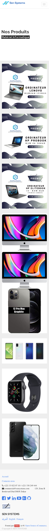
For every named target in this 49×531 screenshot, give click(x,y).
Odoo (17, 526)
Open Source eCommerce (36, 525)
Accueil (5, 476)
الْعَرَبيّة (5, 519)
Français (20, 519)
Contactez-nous (8, 481)
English (12, 519)
